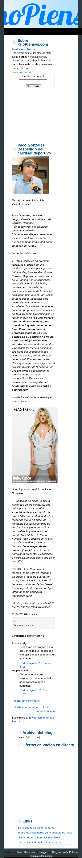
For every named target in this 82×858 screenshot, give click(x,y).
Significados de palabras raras (36, 827)
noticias (30, 625)
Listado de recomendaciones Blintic (39, 837)
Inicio (46, 707)
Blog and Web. (60, 852)
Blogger (43, 852)
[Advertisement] (33, 116)
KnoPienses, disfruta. (24, 49)
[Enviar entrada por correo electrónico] (16, 620)
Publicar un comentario (26, 700)
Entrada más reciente (25, 707)
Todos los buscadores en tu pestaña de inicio (45, 832)
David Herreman (26, 852)
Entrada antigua (45, 710)
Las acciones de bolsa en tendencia (39, 842)
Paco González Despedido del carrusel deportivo (34, 149)
